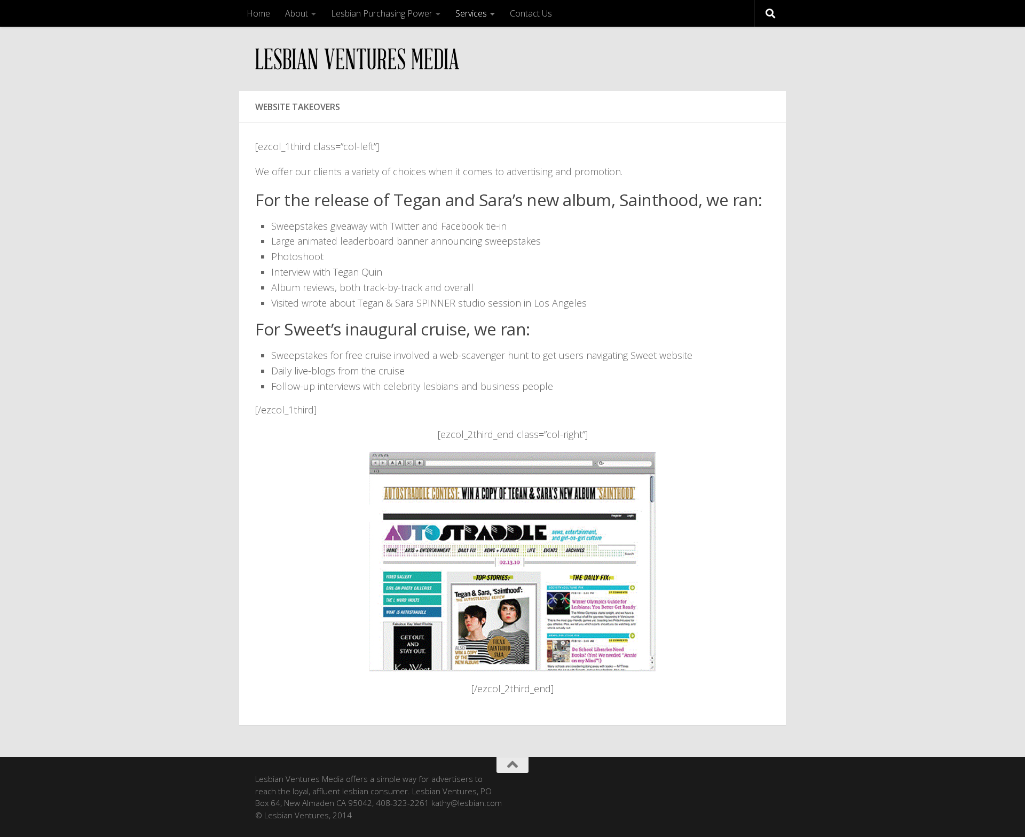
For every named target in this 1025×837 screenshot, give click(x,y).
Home (258, 13)
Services (471, 13)
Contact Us (531, 13)
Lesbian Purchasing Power (381, 13)
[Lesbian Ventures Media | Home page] (357, 58)
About (296, 13)
